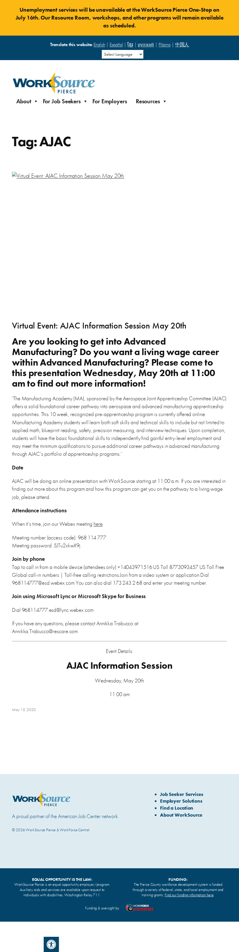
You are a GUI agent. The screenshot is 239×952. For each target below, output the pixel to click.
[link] (51, 944)
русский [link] (146, 44)
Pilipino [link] (165, 44)
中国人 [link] (182, 44)
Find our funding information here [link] (189, 894)
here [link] (98, 523)
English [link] (99, 44)
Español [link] (116, 44)
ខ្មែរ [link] (130, 44)
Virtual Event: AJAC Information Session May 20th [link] (99, 326)
